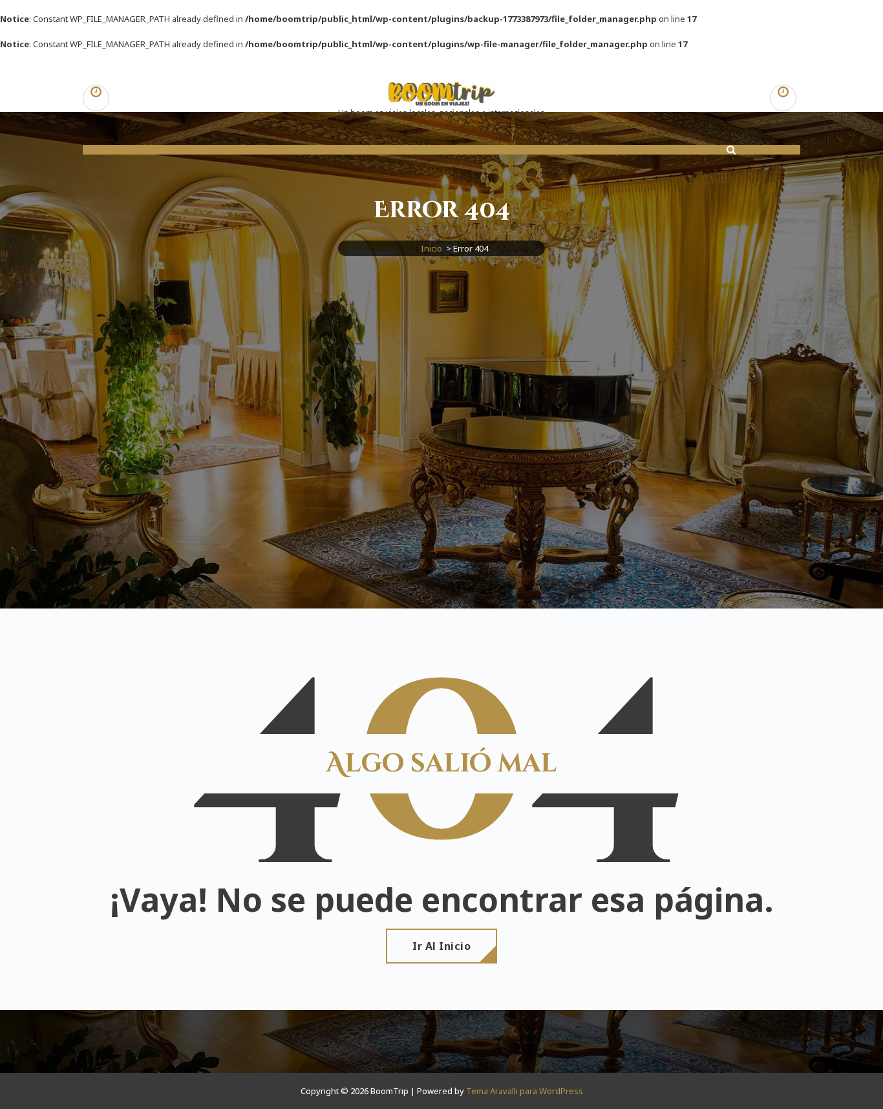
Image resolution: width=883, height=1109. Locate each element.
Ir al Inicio (441, 946)
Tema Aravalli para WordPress (524, 1091)
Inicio (431, 248)
